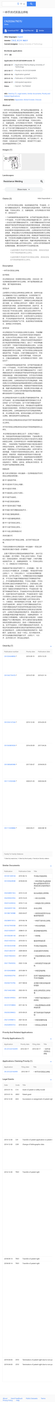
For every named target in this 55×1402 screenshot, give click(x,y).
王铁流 (13, 40)
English (20, 37)
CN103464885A (10, 656)
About (5, 1398)
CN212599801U (10, 1020)
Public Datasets (31, 1398)
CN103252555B (9, 946)
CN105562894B (9, 881)
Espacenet (19, 100)
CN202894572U (10, 1025)
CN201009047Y (9, 931)
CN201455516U (10, 941)
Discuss (38, 100)
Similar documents (34, 94)
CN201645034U (10, 903)
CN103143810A (10, 876)
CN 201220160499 (11, 1049)
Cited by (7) (12, 94)
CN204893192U (10, 893)
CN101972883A (10, 1005)
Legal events (22, 94)
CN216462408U (10, 990)
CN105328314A (10, 936)
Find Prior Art (29, 31)
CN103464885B (9, 971)
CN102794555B (9, 926)
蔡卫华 (19, 40)
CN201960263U (10, 956)
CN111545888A (10, 828)
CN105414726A (10, 722)
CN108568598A (10, 764)
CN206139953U (10, 998)
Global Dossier (29, 100)
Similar (41, 31)
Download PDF (13, 31)
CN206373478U (10, 983)
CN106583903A (10, 745)
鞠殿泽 (25, 40)
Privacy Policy (8, 1400)
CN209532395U (10, 898)
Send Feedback (17, 1398)
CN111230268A (10, 781)
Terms (43, 1398)
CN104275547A (10, 675)
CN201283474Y (9, 951)
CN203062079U (10, 976)
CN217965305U (10, 963)
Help (18, 1400)
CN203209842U (10, 1012)
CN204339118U (10, 908)
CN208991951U (10, 921)
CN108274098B (9, 913)
